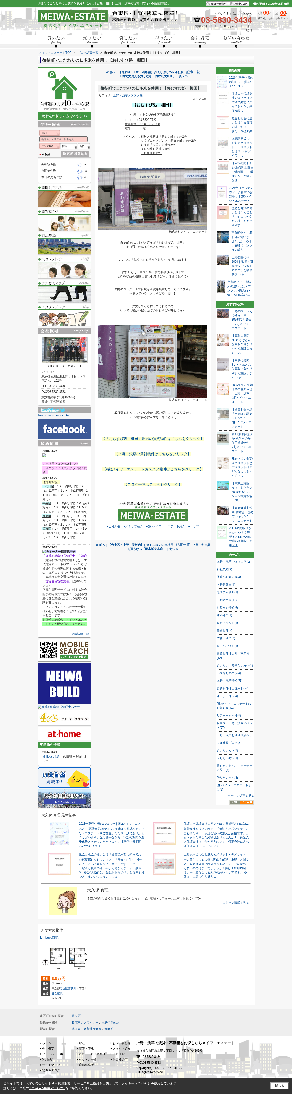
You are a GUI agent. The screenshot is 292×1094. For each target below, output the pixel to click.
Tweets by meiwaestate (53, 415)
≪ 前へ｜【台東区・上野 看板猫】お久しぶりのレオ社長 (145, 72)
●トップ (193, 526)
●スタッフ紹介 (133, 526)
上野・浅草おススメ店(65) (234, 735)
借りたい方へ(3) (227, 777)
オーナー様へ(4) (227, 696)
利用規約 (48, 1059)
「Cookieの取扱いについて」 (47, 1088)
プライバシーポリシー (57, 1054)
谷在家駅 (57, 993)
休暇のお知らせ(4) (229, 577)
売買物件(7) (224, 630)
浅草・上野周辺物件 (92, 1054)
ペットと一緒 (88, 1059)
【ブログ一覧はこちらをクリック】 (153, 484)
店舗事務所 (86, 1065)
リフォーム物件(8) (229, 715)
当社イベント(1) (227, 623)
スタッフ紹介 (121, 1048)
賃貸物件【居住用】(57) (232, 688)
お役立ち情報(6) (227, 607)
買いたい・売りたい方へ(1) (235, 665)
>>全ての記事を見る (240, 795)
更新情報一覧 (80, 634)
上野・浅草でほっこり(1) (233, 561)
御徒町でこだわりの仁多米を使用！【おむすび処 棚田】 (151, 88)
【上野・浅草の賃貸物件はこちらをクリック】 (153, 454)
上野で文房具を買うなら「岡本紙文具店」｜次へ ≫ (153, 76)
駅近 (82, 1043)
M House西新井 (52, 756)
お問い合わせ (121, 1043)
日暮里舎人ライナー (85, 1022)
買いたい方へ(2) (227, 750)
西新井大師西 (93, 1029)
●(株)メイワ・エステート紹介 (165, 526)
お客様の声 (120, 1059)
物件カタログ (51, 1070)
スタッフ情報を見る (235, 902)
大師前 (108, 1029)
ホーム (46, 1043)
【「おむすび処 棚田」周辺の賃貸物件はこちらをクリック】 (153, 439)
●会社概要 (113, 526)
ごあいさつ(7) (226, 638)
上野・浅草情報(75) (229, 680)
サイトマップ (51, 1065)
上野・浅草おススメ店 (128, 95)
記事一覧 (193, 72)
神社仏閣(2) (224, 569)
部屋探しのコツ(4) (229, 673)
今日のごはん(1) (227, 646)
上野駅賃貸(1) (226, 584)
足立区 (64, 988)
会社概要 (48, 1048)
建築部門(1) (224, 615)
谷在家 (76, 1029)
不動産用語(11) (227, 600)
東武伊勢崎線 (110, 1022)
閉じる (279, 1085)
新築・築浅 (86, 1048)
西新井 (72, 988)
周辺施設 (119, 1054)
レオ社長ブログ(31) (229, 743)
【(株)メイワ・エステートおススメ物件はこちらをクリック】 (152, 469)
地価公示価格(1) (227, 592)
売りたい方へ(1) (227, 758)
